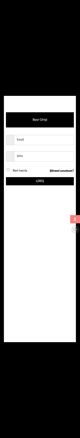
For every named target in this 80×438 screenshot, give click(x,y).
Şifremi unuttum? (62, 170)
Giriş (40, 181)
